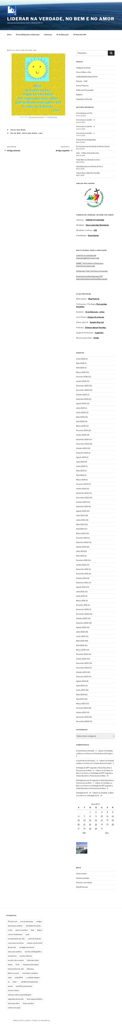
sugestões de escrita (15, 999)
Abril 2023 (80, 529)
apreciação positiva (15, 926)
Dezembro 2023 (82, 493)
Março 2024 (81, 480)
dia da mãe (15, 133)
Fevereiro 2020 (82, 654)
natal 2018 (19, 977)
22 (90, 824)
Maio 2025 (80, 417)
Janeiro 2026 (81, 381)
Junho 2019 (80, 690)
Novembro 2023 (82, 498)
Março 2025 (81, 426)
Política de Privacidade (85, 90)
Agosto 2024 (81, 457)
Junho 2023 (80, 520)
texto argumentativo (34, 999)
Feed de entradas (82, 878)
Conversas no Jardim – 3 (85, 120)
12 (113, 816)
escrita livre (12, 956)
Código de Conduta (83, 68)
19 (113, 820)
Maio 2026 (80, 363)
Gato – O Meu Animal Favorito (87, 153)
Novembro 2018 (82, 721)
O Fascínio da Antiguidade (86, 140)
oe (9, 982)
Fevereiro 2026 (82, 377)
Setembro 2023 (82, 506)
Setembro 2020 (82, 623)
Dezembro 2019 (82, 663)
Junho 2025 (80, 412)
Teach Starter (93, 235)
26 (113, 824)
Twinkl (96, 338)
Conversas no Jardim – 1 (85, 133)
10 (102, 816)
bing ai (39, 930)
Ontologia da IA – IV (94, 795)
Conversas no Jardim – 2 (85, 126)
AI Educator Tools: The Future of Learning (91, 271)
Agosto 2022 (81, 547)
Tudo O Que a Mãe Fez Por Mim (88, 173)
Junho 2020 (80, 636)
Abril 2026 (80, 368)
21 (84, 824)
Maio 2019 (80, 694)
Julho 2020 (80, 632)
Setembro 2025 (82, 399)
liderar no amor (13, 973)
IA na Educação (62, 35)
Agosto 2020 (81, 627)
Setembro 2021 (82, 583)
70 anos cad (12, 921)
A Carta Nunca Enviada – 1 (104, 763)
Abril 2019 (80, 699)
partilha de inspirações (29, 982)
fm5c (18, 964)
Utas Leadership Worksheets (97, 225)
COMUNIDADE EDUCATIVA (87, 77)
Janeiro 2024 (81, 489)
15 (90, 820)
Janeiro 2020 (81, 659)
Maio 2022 (80, 556)
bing (32, 930)
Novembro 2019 (82, 668)
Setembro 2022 (82, 542)
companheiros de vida (16, 939)
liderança (30, 969)
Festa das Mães (18, 130)
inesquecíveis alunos (31, 964)
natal (10, 977)
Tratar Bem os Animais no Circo (88, 160)
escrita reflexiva (26, 956)
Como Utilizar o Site (83, 72)
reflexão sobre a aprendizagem (19, 995)
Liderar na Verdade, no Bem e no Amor (60, 18)
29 (90, 828)
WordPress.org (82, 887)
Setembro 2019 (82, 677)
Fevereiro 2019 (82, 708)
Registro (79, 95)
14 (84, 820)
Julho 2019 (80, 686)
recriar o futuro (13, 990)
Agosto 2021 (81, 587)
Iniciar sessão (81, 874)
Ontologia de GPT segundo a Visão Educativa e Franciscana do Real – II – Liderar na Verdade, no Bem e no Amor (94, 770)
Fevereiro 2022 (82, 560)
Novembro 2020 (82, 614)
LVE (95, 230)
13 (79, 820)
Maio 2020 (80, 641)
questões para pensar (24, 986)
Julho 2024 (80, 462)
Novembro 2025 (82, 390)
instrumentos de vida (16, 969)
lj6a (40, 133)
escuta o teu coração (16, 960)
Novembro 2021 (82, 574)
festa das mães (29, 133)
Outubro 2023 (81, 502)
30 (96, 828)
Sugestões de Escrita (84, 99)
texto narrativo (28, 1003)
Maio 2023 (80, 524)
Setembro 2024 (82, 453)
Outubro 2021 (81, 578)
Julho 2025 (80, 408)
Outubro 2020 (81, 618)
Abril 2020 (80, 645)
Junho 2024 (80, 466)
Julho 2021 (80, 592)
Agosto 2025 (81, 403)
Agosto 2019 (81, 681)
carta (27, 934)
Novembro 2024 (82, 444)
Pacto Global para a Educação (27, 35)
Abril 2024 (80, 475)
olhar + (15, 982)
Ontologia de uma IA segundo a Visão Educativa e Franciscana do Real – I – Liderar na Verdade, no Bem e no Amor (95, 783)
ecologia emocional (26, 947)
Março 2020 (81, 650)
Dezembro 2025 (82, 386)
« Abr (84, 833)
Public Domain (52, 117)
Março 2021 (80, 601)
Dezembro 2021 (82, 569)
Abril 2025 (80, 421)
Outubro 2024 (81, 448)
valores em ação (14, 1008)
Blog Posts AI (93, 299)
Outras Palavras (82, 86)
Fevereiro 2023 (82, 538)
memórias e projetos (30, 973)
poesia (10, 986)
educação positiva (15, 952)
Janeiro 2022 (81, 565)
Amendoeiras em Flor (84, 113)
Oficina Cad (30, 50)
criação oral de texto (34, 943)
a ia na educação (26, 921)
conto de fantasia (34, 939)
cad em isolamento (15, 934)
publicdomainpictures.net (36, 117)
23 (96, 824)
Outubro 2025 (81, 395)
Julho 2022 (80, 551)
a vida (10, 930)
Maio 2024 (80, 471)
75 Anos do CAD (79, 35)
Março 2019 (81, 703)
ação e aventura (21, 930)
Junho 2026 (80, 359)
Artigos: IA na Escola (95, 317)
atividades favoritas (33, 926)
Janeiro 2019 (81, 712)
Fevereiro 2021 (82, 605)
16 (96, 820)
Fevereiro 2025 (82, 430)
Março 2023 (81, 533)
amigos (39, 921)
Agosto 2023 (81, 511)
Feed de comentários (84, 882)
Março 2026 (81, 372)
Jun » (107, 833)
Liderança (48, 35)
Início (9, 35)
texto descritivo (14, 1003)
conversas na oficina (16, 943)
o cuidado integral (32, 977)
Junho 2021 (80, 596)
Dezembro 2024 (82, 439)
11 (107, 816)
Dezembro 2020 (82, 609)
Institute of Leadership (95, 220)
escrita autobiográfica (33, 952)
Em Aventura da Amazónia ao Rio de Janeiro (93, 146)
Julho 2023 (80, 515)
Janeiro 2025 (81, 435)
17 (102, 820)
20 (79, 824)
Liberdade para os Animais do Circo (89, 166)
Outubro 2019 (81, 672)
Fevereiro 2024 (82, 484)
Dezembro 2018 (82, 717)
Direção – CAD (81, 81)
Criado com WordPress (41, 1020)
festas (10, 964)
